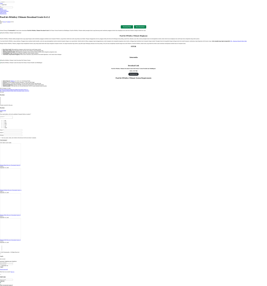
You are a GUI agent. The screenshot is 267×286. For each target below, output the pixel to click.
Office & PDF (3, 12)
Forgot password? (4, 269)
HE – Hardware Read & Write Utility (238, 41)
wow (6, 124)
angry (6, 127)
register (8, 21)
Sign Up (12, 271)
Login (1, 3)
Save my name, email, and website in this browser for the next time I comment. (19, 137)
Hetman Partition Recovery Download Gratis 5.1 (10, 190)
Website (1, 135)
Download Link (133, 74)
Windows (12, 81)
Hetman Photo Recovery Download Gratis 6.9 (10, 165)
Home (1, 8)
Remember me (5, 265)
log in (4, 21)
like (5, 120)
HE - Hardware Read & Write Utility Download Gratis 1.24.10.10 (14, 90)
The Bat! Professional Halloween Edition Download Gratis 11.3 (14, 89)
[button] (1, 23)
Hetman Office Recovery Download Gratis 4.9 (10, 215)
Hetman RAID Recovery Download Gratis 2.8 (10, 240)
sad (5, 126)
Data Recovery (3, 10)
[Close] (0, 274)
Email (1, 132)
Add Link (2, 281)
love (5, 122)
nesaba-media (3, 110)
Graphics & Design (4, 11)
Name (1, 130)
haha (6, 123)
